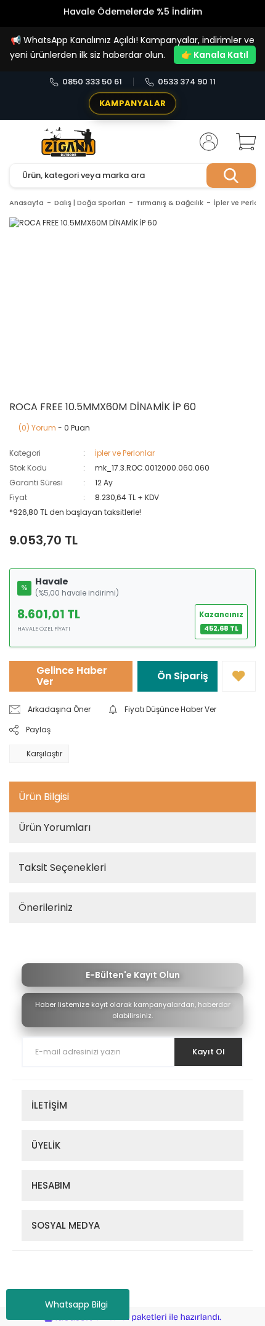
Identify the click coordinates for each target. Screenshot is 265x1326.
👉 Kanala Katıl (214, 55)
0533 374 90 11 (187, 81)
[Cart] (241, 141)
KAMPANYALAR (132, 103)
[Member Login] (205, 141)
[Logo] (68, 142)
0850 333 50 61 (92, 81)
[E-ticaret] (131, 1317)
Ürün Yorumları (54, 827)
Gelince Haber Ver (71, 676)
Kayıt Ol (208, 1051)
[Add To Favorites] (239, 676)
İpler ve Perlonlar (125, 453)
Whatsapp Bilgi (76, 1304)
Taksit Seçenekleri (62, 867)
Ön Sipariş (182, 676)
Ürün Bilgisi (43, 797)
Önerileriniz (45, 907)
